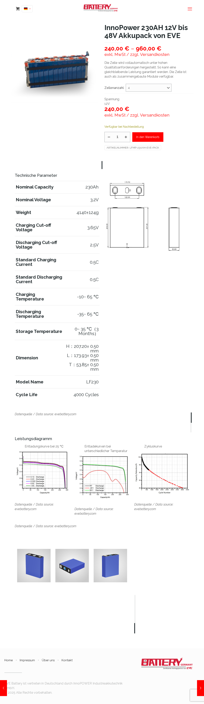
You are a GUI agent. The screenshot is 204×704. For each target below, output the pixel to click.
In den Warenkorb (147, 137)
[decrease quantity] (108, 137)
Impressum (27, 660)
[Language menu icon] (27, 8)
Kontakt (67, 660)
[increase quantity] (125, 137)
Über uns (48, 660)
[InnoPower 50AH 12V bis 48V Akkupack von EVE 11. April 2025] (3, 688)
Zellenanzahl (114, 88)
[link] (146, 217)
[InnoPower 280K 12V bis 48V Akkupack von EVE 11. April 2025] (200, 688)
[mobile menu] (189, 8)
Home (8, 660)
